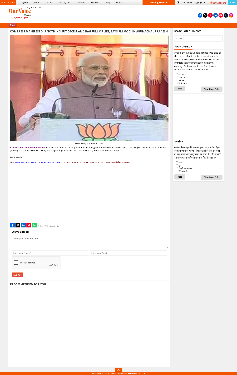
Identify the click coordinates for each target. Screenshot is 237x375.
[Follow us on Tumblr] (226, 15)
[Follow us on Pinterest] (210, 15)
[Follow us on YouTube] (220, 15)
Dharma (95, 2)
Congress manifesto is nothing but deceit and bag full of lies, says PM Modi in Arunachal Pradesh (89, 31)
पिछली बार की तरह (185, 168)
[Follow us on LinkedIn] (215, 15)
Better (181, 74)
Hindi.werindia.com (51, 162)
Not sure (182, 83)
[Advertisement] (118, 13)
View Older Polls (211, 89)
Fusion (49, 2)
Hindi (36, 2)
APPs (232, 2)
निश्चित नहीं (182, 171)
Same (181, 80)
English (24, 2)
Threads (81, 2)
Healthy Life (64, 2)
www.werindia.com (25, 162)
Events (119, 2)
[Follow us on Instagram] (231, 15)
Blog (108, 2)
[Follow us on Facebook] (200, 15)
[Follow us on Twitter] (205, 15)
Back (12, 25)
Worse (181, 77)
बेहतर (180, 162)
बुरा (179, 165)
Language (191, 2)
